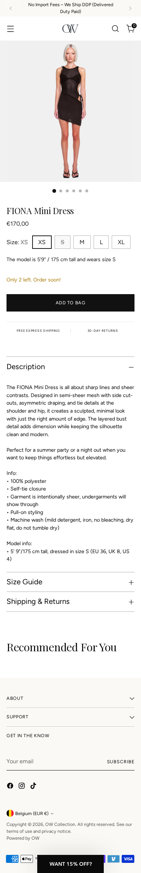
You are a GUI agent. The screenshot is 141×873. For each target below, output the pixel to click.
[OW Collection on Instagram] (22, 787)
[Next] (130, 8)
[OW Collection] (70, 29)
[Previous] (11, 8)
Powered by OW (23, 838)
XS (42, 242)
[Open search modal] (115, 28)
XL (121, 242)
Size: (17, 242)
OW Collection (60, 824)
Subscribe (120, 761)
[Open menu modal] (10, 28)
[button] (70, 864)
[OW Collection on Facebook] (11, 787)
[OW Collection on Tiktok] (34, 787)
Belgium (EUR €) (31, 813)
